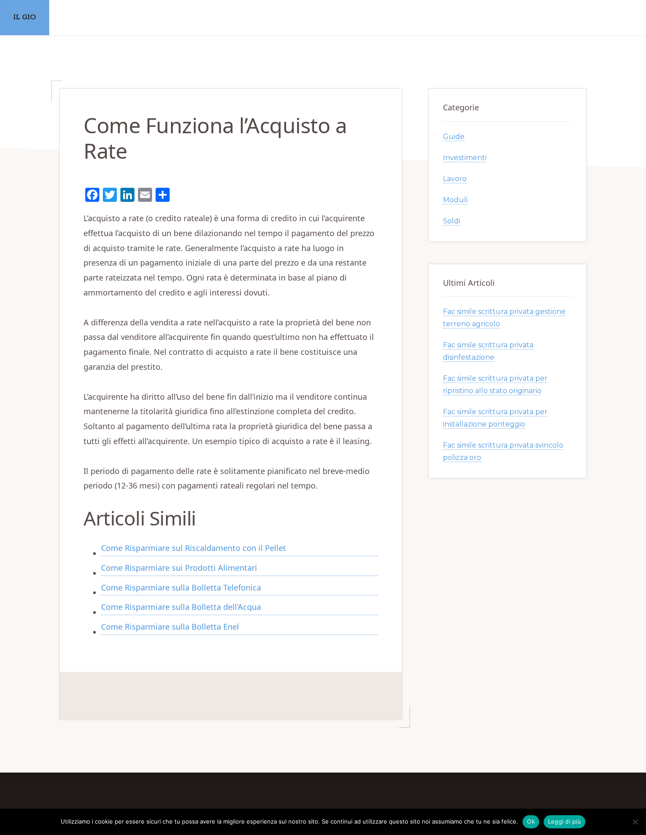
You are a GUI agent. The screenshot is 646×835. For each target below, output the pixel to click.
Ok (531, 821)
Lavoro (455, 179)
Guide (454, 136)
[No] (635, 821)
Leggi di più (564, 821)
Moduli (455, 200)
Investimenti (464, 157)
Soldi (451, 221)
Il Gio (24, 17)
